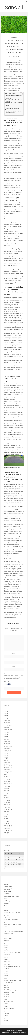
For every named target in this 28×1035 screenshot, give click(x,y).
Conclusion (8, 114)
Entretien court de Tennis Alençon (12, 952)
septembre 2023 (8, 771)
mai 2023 (6, 774)
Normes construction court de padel (12, 980)
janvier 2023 (7, 781)
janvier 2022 (7, 802)
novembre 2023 (8, 767)
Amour (5, 900)
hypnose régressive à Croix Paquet (12, 966)
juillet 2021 (6, 813)
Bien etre (6, 907)
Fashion (6, 957)
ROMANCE (6, 998)
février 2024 (7, 762)
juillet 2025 (6, 732)
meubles (6, 975)
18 (8, 862)
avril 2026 (6, 717)
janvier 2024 (7, 764)
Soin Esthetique (7, 1010)
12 (11, 860)
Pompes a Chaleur (8, 982)
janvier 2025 (7, 743)
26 (11, 864)
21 (16, 862)
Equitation (6, 956)
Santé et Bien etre (8, 1001)
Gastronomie (7, 961)
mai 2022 (6, 795)
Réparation (6, 994)
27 (14, 864)
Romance (6, 996)
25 (8, 864)
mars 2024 (6, 760)
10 (5, 860)
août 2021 (6, 811)
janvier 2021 (6, 823)
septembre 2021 (8, 809)
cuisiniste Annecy (8, 938)
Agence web (7, 889)
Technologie (7, 1012)
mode (5, 978)
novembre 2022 (8, 785)
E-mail (14, 660)
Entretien (6, 950)
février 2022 (7, 800)
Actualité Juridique (8, 888)
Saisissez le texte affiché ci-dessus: (13, 686)
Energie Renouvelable (9, 949)
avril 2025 (6, 738)
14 (16, 860)
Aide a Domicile (7, 891)
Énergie (6, 947)
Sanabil (14, 7)
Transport (6, 1017)
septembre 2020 (8, 830)
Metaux (6, 973)
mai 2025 (6, 736)
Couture (6, 935)
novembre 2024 (8, 746)
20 (14, 862)
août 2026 (6, 710)
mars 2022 (6, 799)
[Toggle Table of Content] (20, 93)
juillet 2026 (6, 711)
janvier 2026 (7, 722)
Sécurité (6, 1005)
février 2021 (6, 821)
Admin (18, 56)
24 (5, 864)
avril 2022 (6, 797)
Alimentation (7, 893)
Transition (6, 1015)
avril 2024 (6, 759)
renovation (6, 987)
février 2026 (7, 720)
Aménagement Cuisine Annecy (11, 896)
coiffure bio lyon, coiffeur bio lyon (12, 912)
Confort (6, 914)
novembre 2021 (7, 806)
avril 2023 (6, 776)
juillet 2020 (6, 834)
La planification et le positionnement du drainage (12, 107)
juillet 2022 (6, 792)
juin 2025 (6, 734)
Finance (6, 959)
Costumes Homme (8, 933)
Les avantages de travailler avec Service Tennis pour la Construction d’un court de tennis (14, 111)
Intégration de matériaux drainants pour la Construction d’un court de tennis (14, 104)
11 (8, 860)
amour (5, 898)
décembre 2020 (8, 825)
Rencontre (6, 985)
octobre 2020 (7, 828)
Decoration (6, 940)
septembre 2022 (8, 788)
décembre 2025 (8, 724)
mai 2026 (6, 715)
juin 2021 (6, 814)
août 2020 (6, 832)
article (12, 549)
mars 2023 (6, 778)
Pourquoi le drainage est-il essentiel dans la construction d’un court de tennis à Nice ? (14, 97)
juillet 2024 (6, 753)
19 (11, 862)
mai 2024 (6, 757)
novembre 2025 (8, 725)
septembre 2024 (8, 750)
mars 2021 (6, 820)
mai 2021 (6, 816)
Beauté (5, 905)
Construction (14, 37)
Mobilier (6, 977)
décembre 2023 (8, 766)
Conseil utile (7, 916)
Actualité (6, 884)
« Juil (5, 868)
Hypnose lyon (7, 964)
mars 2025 (6, 739)
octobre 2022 (7, 787)
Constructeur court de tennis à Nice (12, 921)
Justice (5, 970)
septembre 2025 (8, 729)
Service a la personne (9, 1008)
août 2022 (6, 790)
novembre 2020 (8, 827)
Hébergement (7, 963)
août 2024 (6, 752)
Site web (14, 666)
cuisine (5, 937)
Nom (14, 653)
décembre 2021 (7, 804)
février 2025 (7, 741)
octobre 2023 (7, 769)
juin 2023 (6, 773)
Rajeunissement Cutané (10, 984)
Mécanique (6, 971)
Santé (5, 999)
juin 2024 (6, 755)
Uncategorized (7, 1018)
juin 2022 (6, 793)
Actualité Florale (8, 886)
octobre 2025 (7, 727)
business (6, 910)
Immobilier (6, 968)
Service (6, 1006)
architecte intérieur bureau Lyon (11, 902)
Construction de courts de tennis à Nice (13, 931)
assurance (6, 903)
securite (6, 1003)
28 (16, 864)
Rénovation (6, 989)
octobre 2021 (7, 807)
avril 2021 (6, 818)
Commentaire (14, 634)
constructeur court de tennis (11, 919)
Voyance (6, 1020)
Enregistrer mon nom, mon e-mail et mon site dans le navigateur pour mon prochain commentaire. (13, 676)
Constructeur (7, 917)
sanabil (14, 617)
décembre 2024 (8, 745)
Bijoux (5, 909)
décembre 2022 (8, 783)
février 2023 (7, 780)
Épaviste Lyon (7, 954)
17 (5, 862)
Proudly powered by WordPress (18, 1032)
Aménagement (7, 895)
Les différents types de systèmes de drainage (14, 100)
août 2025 (6, 731)
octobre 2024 (7, 748)
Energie (6, 945)
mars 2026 (6, 718)
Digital (5, 944)
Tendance (6, 1013)
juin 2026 (6, 713)
